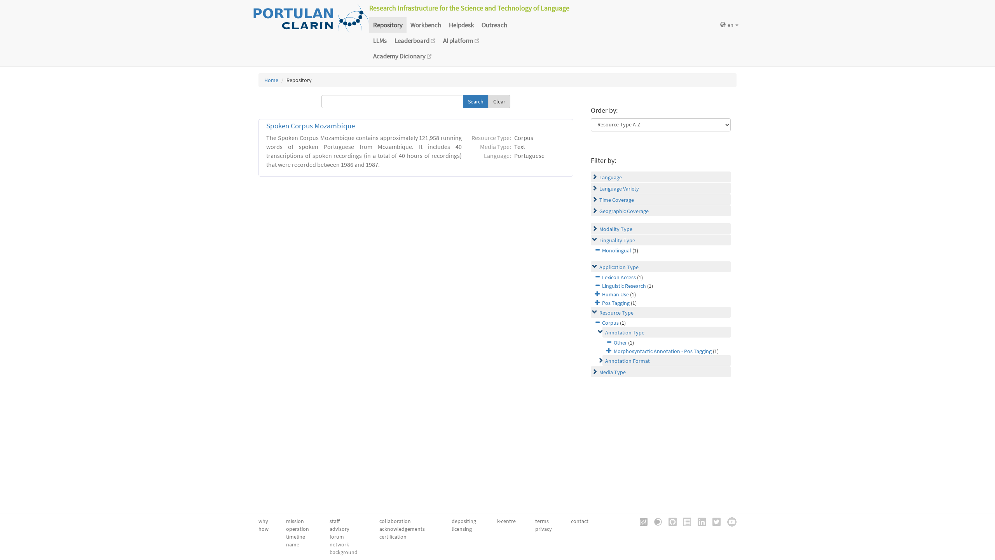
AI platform (459, 40)
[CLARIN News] (684, 521)
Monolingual (616, 250)
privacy (543, 528)
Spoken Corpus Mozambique (310, 125)
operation (297, 528)
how (263, 528)
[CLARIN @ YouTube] (729, 521)
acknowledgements (402, 528)
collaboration (395, 521)
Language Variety (619, 188)
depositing (464, 521)
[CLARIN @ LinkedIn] (699, 521)
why (263, 521)
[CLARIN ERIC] (641, 521)
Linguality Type (617, 240)
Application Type (619, 267)
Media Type (612, 372)
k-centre (506, 521)
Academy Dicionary (400, 56)
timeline (295, 536)
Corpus (610, 322)
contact (579, 521)
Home (271, 80)
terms (542, 521)
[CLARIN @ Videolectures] (655, 521)
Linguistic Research (624, 285)
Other (620, 342)
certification (393, 536)
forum (337, 536)
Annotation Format (627, 360)
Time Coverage (616, 199)
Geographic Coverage (624, 211)
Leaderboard (413, 40)
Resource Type (616, 312)
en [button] (731, 24)
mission (295, 521)
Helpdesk (461, 25)
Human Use (615, 294)
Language (610, 177)
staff (335, 521)
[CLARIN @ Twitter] (714, 521)
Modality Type (615, 229)
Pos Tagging (616, 302)
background (344, 552)
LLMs (380, 40)
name (292, 544)
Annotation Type (624, 332)
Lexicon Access (619, 277)
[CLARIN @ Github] (670, 521)
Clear (499, 101)
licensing (462, 528)
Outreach (494, 25)
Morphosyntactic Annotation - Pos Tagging (663, 351)
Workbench (425, 25)
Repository (388, 25)
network (339, 544)
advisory (339, 528)
